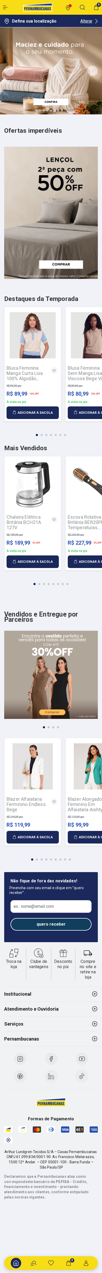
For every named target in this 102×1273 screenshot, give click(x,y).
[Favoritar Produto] (54, 370)
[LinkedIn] (51, 1076)
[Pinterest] (20, 1076)
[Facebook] (51, 1059)
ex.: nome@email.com (34, 906)
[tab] (40, 110)
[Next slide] (92, 71)
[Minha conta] (86, 1263)
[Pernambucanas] (37, 7)
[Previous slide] (9, 71)
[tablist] (51, 431)
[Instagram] (20, 1059)
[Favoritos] (51, 1263)
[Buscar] (33, 1263)
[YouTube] (82, 1059)
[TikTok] (81, 1076)
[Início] (16, 1263)
